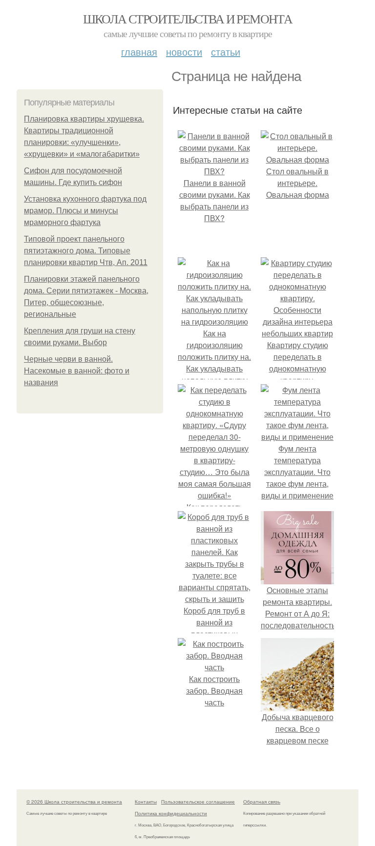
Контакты (146, 801)
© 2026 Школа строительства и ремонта (74, 801)
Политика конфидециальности (171, 813)
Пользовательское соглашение (198, 801)
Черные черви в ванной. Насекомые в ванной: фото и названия (76, 371)
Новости (184, 51)
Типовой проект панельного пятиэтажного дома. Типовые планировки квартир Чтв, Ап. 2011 (85, 251)
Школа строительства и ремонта (187, 18)
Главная (139, 51)
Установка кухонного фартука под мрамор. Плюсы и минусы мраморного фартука (85, 211)
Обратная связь (261, 801)
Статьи (225, 51)
